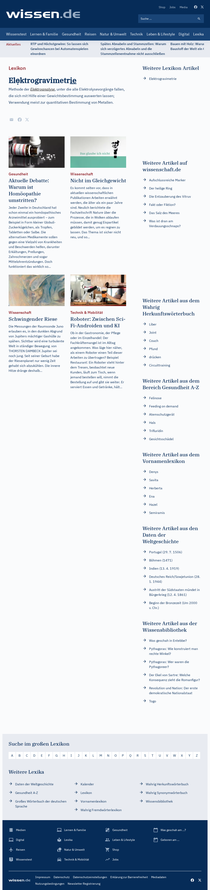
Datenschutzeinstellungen (90, 877)
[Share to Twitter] (27, 120)
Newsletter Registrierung (84, 883)
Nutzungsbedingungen (49, 883)
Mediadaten (158, 877)
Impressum (42, 877)
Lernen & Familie (44, 34)
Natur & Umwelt (113, 34)
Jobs (172, 7)
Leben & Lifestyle (161, 34)
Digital (184, 34)
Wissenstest (16, 34)
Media (183, 7)
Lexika (198, 34)
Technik (136, 34)
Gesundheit (71, 34)
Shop (162, 7)
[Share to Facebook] (20, 120)
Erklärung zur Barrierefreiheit (129, 877)
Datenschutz (62, 877)
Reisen (90, 34)
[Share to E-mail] (11, 120)
